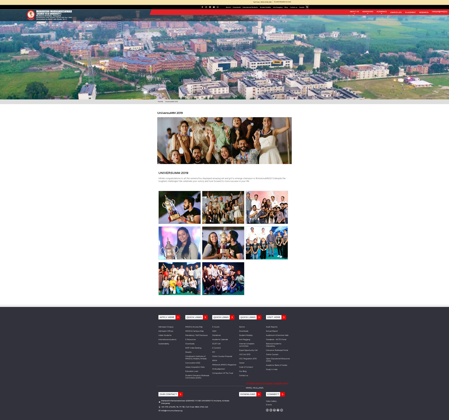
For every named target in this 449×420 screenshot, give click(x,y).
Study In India (271, 369)
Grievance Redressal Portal (277, 350)
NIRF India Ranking (193, 348)
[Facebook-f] (202, 7)
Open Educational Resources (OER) (278, 360)
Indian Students (164, 335)
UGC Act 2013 (244, 354)
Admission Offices (165, 331)
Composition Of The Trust (222, 373)
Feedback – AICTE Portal (276, 339)
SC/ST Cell (216, 344)
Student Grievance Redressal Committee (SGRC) (197, 376)
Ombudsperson (218, 369)
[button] (306, 7)
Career (241, 363)
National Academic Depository (273, 345)
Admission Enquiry (166, 327)
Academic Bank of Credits (276, 365)
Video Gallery (271, 401)
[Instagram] (206, 7)
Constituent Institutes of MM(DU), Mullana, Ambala (195, 357)
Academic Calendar (220, 339)
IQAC (214, 331)
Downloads (237, 7)
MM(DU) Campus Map (194, 331)
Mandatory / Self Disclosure (196, 335)
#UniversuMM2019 (265, 178)
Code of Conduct (246, 367)
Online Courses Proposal (222, 356)
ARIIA (214, 360)
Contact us (293, 7)
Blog (286, 7)
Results (301, 7)
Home (160, 101)
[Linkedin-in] (274, 410)
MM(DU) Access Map (194, 327)
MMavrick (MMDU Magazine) (224, 365)
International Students (250, 7)
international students (167, 339)
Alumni (228, 7)
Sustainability (163, 344)
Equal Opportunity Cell (248, 350)
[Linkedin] (210, 7)
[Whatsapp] (217, 7)
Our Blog (242, 371)
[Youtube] (213, 7)
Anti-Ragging (277, 7)
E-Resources (190, 339)
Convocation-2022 (192, 363)
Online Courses (272, 354)
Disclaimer (216, 335)
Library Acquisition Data (195, 367)
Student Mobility (265, 7)
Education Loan (191, 371)
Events (269, 405)
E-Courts (215, 327)
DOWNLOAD (247, 394)
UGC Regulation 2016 (248, 359)
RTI (213, 352)
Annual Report (272, 331)
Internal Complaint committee (246, 345)
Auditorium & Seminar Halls (277, 335)
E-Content (216, 348)
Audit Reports (271, 327)
